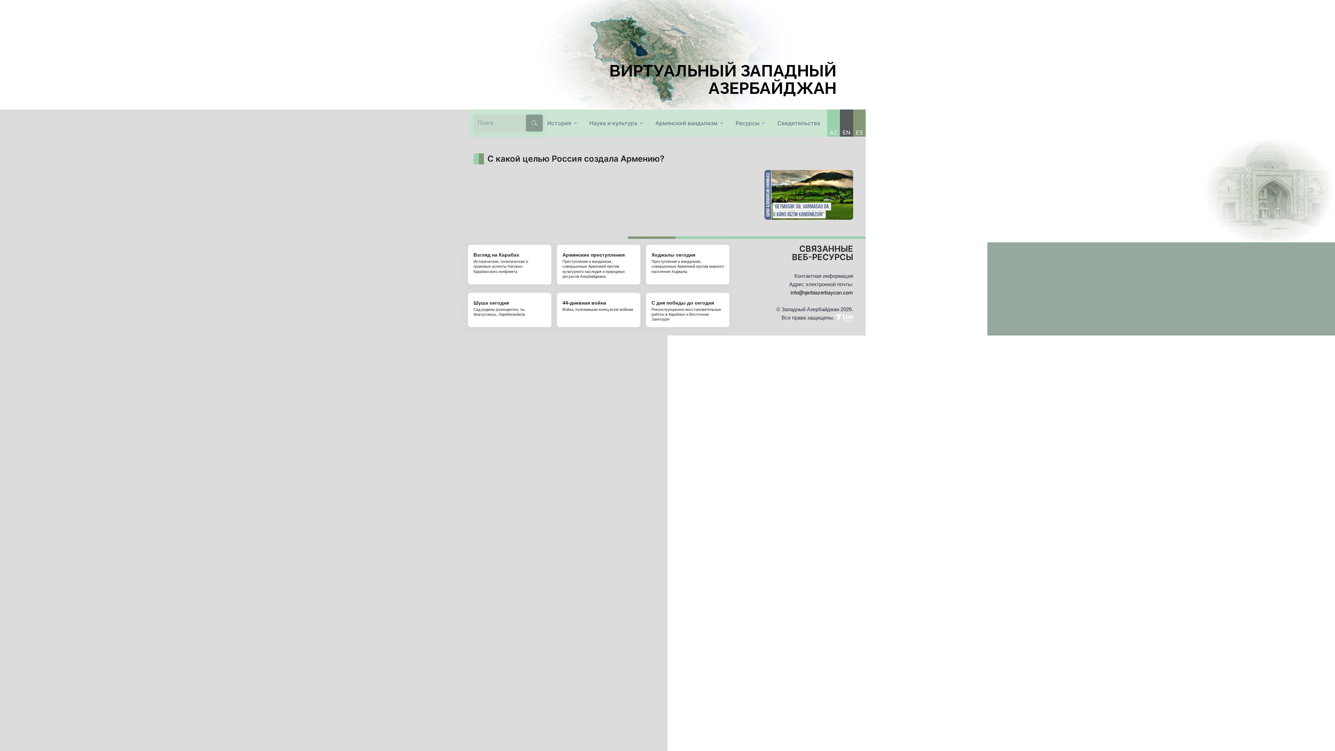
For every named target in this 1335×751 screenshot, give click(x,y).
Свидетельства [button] (798, 123)
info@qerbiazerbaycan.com (822, 292)
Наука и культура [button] (613, 123)
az (833, 132)
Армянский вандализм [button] (686, 123)
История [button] (559, 123)
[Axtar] (534, 123)
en (846, 132)
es (859, 132)
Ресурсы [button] (747, 123)
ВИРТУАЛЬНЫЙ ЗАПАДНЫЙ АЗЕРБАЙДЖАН (722, 79)
